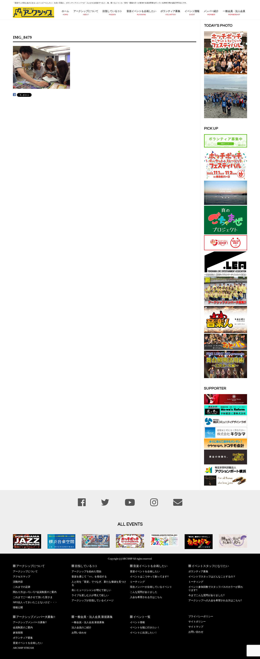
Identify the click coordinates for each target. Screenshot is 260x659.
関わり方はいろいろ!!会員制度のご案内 (35, 592)
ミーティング (137, 581)
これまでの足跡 (21, 587)
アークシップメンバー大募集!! (30, 622)
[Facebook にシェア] (14, 94)
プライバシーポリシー (200, 616)
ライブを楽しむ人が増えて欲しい (90, 595)
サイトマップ (195, 626)
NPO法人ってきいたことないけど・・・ (35, 602)
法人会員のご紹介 (81, 627)
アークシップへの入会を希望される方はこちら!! (215, 600)
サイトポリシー (197, 621)
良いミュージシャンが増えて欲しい (91, 590)
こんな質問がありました (143, 592)
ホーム (65, 11)
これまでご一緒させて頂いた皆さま (33, 597)
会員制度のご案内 (23, 627)
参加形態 (18, 632)
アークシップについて (85, 11)
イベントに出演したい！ (143, 632)
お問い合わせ (79, 632)
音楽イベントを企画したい (141, 11)
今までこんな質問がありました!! (206, 595)
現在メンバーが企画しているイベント (151, 587)
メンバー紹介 (211, 11)
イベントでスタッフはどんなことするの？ (211, 576)
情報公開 (18, 607)
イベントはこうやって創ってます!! (149, 576)
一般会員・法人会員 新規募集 (88, 622)
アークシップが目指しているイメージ (93, 600)
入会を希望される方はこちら (146, 597)
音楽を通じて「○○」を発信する (89, 576)
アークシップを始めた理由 (86, 571)
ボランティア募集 (170, 11)
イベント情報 (192, 11)
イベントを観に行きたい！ (145, 627)
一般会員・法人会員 (234, 11)
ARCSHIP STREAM (23, 648)
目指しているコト (112, 11)
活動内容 (18, 581)
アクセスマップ (21, 576)
